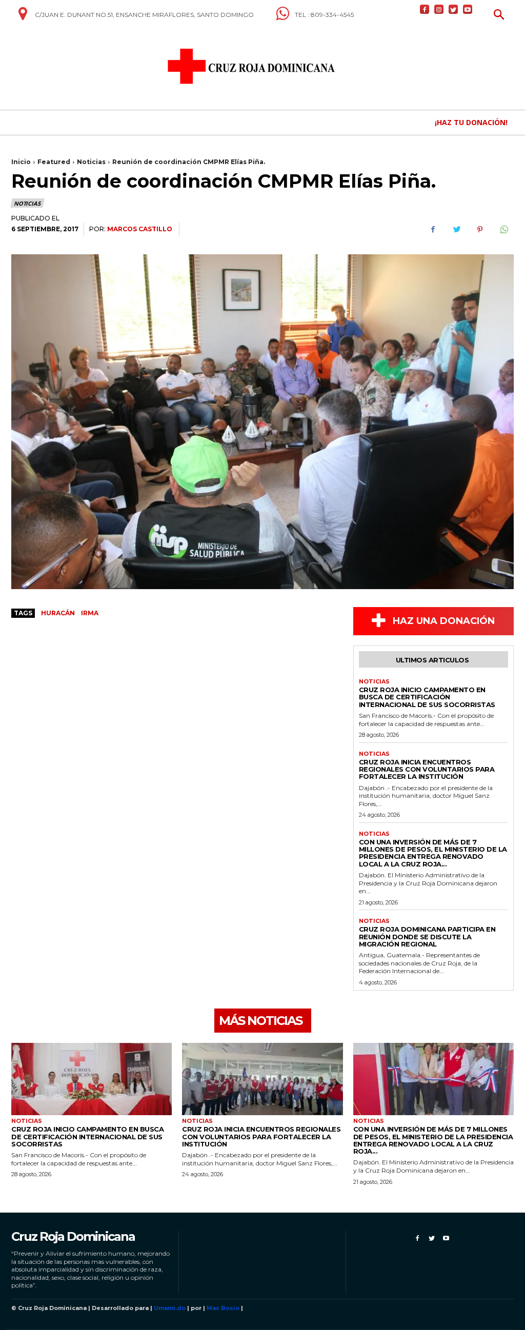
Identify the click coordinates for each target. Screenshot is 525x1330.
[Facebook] (424, 9)
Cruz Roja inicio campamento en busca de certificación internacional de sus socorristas (427, 697)
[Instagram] (438, 9)
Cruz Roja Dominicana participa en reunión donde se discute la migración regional (427, 936)
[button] (499, 15)
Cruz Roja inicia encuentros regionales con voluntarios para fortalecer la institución (427, 769)
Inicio (21, 162)
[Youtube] (467, 9)
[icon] (22, 17)
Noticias (91, 162)
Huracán (58, 613)
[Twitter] (453, 9)
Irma (89, 613)
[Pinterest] (480, 229)
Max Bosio (223, 1308)
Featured (53, 162)
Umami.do (169, 1308)
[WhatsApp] (503, 229)
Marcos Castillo (139, 229)
